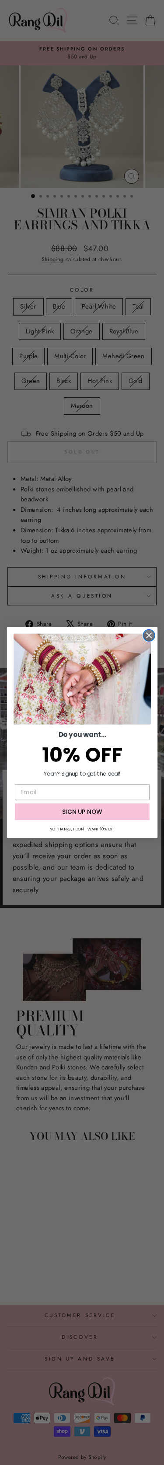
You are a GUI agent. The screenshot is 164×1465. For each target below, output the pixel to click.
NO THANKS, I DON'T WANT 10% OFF (82, 829)
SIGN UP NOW (82, 811)
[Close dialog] (149, 635)
